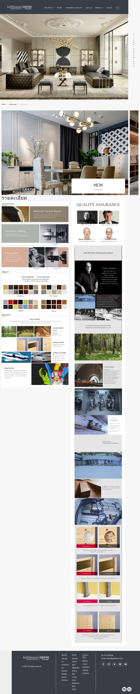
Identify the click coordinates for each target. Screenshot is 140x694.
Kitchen (75, 658)
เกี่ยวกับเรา (49, 8)
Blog (109, 8)
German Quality (74, 8)
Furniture (86, 673)
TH (117, 8)
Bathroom (75, 683)
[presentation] (5, 153)
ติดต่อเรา (99, 8)
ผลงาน (89, 8)
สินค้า (59, 8)
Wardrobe (75, 668)
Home (3, 104)
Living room (12, 104)
